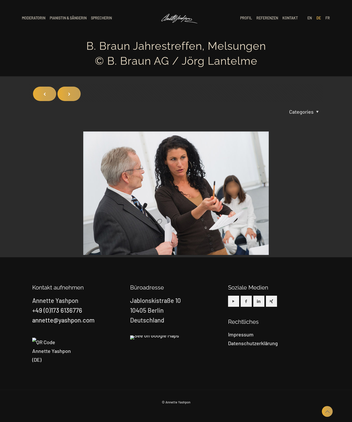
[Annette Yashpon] (179, 18)
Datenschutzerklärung (253, 343)
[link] (154, 337)
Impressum (241, 334)
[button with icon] (233, 301)
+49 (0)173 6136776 (57, 310)
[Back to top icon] (327, 411)
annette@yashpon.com (63, 320)
